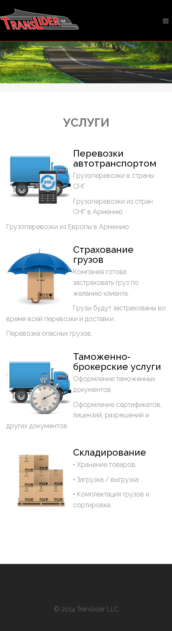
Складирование (109, 452)
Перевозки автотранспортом (115, 158)
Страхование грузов (103, 254)
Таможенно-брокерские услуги (117, 361)
